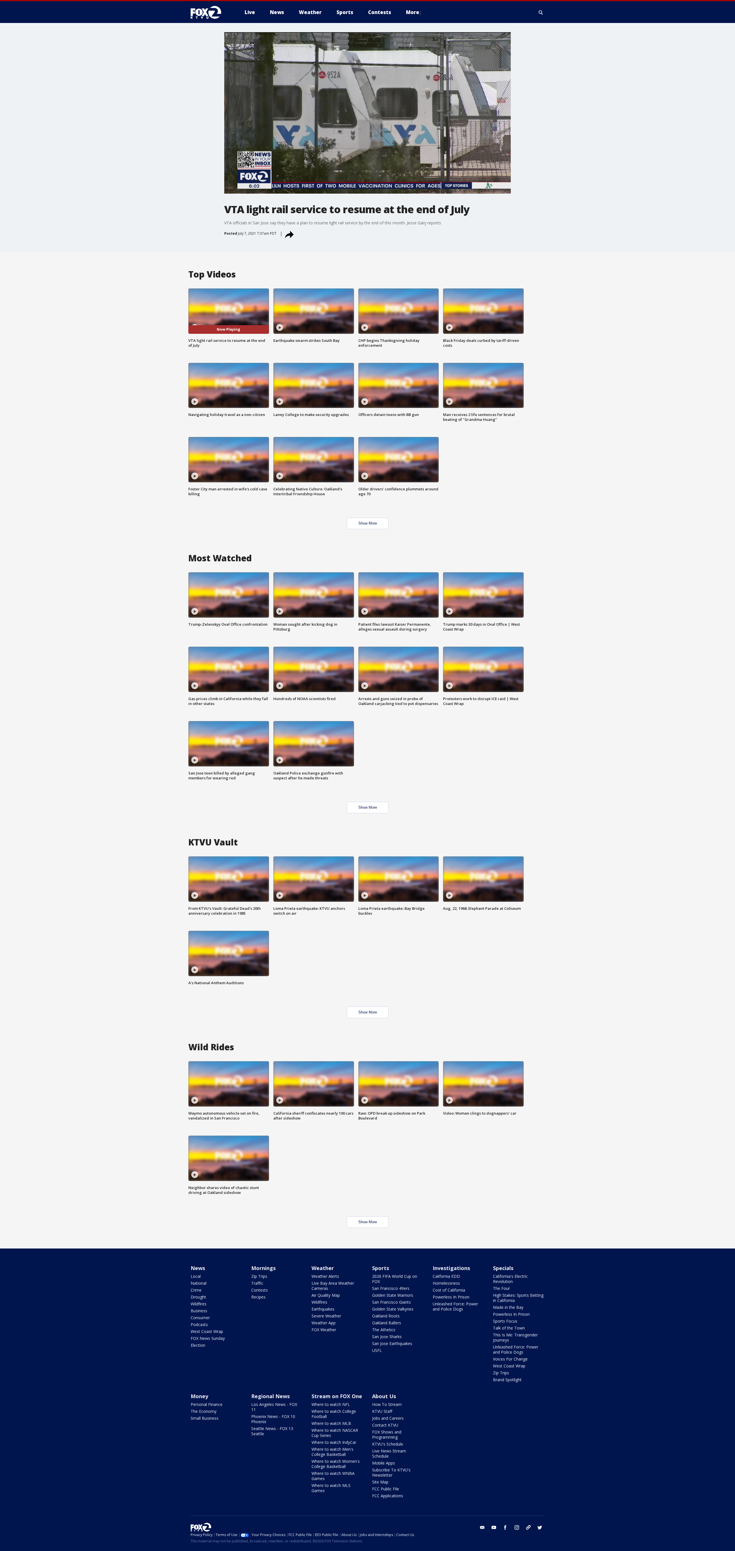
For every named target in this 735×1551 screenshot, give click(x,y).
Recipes (258, 1297)
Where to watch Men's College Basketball (332, 1451)
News (198, 1268)
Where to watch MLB (331, 1423)
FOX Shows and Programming (386, 1434)
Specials (503, 1268)
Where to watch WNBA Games (333, 1476)
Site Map (380, 1482)
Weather (323, 1268)
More (412, 12)
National (198, 1283)
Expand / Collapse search (540, 12)
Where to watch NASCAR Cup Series (335, 1432)
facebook (505, 1527)
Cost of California (449, 1290)
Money (199, 1396)
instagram (516, 1527)
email (482, 1527)
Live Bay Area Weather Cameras (333, 1285)
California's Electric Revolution (510, 1278)
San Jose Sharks (387, 1336)
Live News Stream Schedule (389, 1453)
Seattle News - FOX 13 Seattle (272, 1431)
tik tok (528, 1527)
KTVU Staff (382, 1411)
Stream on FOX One (337, 1396)
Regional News (270, 1396)
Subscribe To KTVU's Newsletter (391, 1472)
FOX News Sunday (208, 1338)
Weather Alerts (325, 1276)
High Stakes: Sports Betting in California (518, 1297)
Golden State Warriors (392, 1295)
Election (198, 1345)
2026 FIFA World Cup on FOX (394, 1278)
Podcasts (199, 1324)
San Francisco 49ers (390, 1288)
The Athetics (383, 1329)
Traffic (257, 1283)
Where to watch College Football (334, 1414)
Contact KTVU (385, 1425)
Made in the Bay (508, 1307)
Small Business (204, 1418)
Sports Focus (505, 1321)
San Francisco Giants (391, 1302)
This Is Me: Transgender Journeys (515, 1337)
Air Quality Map (326, 1295)
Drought (198, 1297)
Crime (196, 1290)
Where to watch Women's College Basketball (336, 1463)
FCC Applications (387, 1495)
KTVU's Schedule (387, 1444)
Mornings (263, 1268)
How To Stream (387, 1404)
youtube (493, 1527)
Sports (380, 1268)
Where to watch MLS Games (331, 1488)
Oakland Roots (386, 1316)
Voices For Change (510, 1359)
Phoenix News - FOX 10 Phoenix (273, 1419)
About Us (384, 1396)
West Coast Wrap (207, 1331)
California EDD (446, 1276)
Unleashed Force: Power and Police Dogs (455, 1306)
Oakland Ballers (386, 1322)
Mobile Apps (383, 1463)
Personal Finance (207, 1404)
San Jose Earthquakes (392, 1343)
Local (196, 1276)
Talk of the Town (509, 1328)
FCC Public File (385, 1489)
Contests (259, 1290)
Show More (367, 523)
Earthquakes (323, 1309)
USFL (377, 1350)
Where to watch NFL (331, 1404)
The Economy (203, 1411)
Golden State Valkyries (392, 1309)
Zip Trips (259, 1276)
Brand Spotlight (507, 1379)
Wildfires (198, 1304)
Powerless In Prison (451, 1297)
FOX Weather (324, 1329)
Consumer (200, 1317)
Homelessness (446, 1283)
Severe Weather (326, 1316)
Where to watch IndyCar (334, 1442)
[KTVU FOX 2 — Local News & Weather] (210, 12)
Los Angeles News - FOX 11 (274, 1407)
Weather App (324, 1322)
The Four (501, 1288)
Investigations (451, 1268)
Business (199, 1310)
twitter (539, 1527)
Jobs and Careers (388, 1418)
